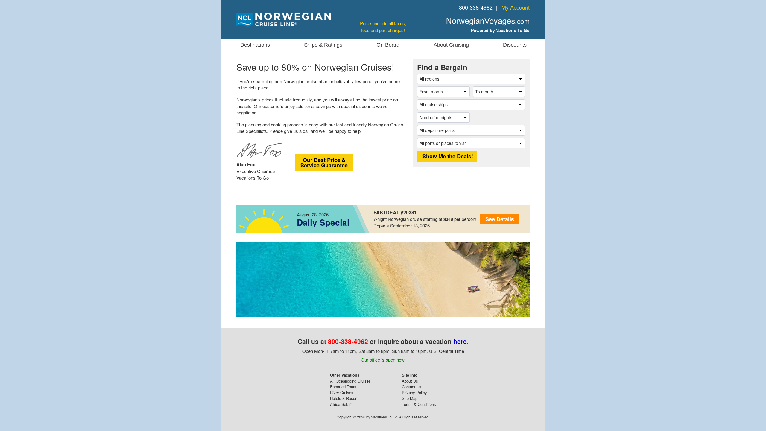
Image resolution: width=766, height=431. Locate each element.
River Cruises (341, 392)
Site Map (409, 398)
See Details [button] (499, 219)
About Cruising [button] (451, 45)
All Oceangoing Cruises (350, 381)
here (460, 341)
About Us (410, 381)
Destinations (255, 45)
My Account (515, 7)
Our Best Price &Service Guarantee (324, 162)
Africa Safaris (342, 404)
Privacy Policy (414, 392)
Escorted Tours (343, 386)
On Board (387, 45)
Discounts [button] (515, 45)
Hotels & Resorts (345, 398)
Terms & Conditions (419, 404)
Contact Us (411, 386)
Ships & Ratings (323, 45)
